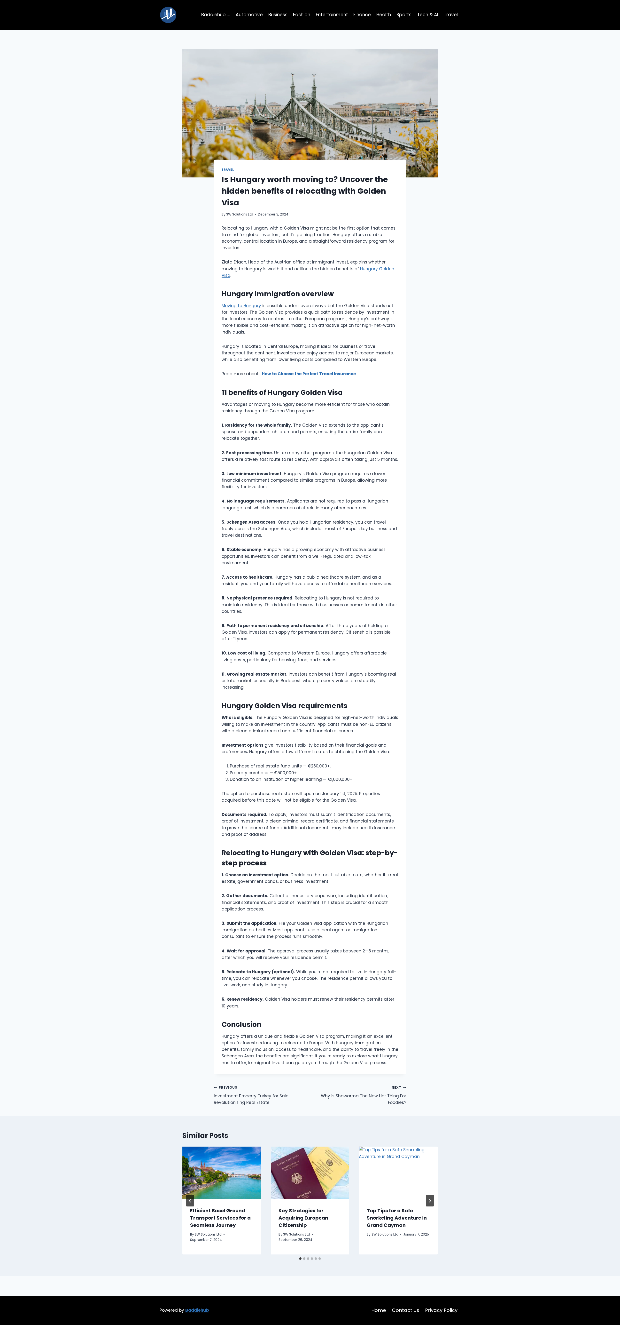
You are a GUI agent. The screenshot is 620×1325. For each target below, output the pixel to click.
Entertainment (332, 14)
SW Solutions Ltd (239, 214)
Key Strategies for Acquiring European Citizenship (303, 1218)
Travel (451, 14)
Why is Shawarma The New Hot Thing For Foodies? (363, 1095)
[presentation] (221, 1173)
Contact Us (405, 1310)
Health (383, 14)
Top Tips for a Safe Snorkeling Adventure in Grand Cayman (397, 1218)
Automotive (249, 14)
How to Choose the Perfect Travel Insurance (309, 374)
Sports (403, 14)
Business (277, 14)
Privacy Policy (441, 1310)
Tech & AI (427, 14)
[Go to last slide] (190, 1200)
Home (378, 1310)
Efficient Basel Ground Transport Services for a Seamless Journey (220, 1218)
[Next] (430, 1200)
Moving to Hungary (241, 306)
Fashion (301, 14)
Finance (362, 14)
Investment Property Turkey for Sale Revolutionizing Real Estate (251, 1095)
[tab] (300, 1258)
